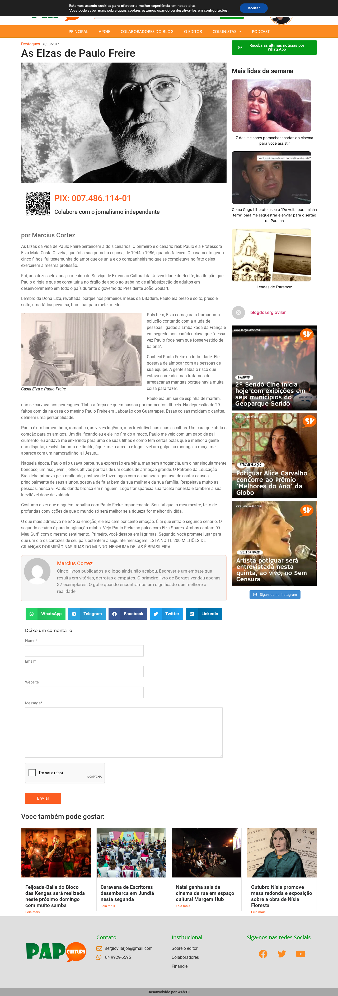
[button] (45, 614)
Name (31, 641)
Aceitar (254, 8)
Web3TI (183, 992)
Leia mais (32, 912)
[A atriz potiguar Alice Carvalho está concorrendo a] (274, 455)
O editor (193, 31)
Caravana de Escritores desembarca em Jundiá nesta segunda (127, 893)
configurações (216, 10)
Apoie (104, 31)
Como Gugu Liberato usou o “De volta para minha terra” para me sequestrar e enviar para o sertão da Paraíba (274, 215)
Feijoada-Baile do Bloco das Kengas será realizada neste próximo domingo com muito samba (55, 896)
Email (30, 661)
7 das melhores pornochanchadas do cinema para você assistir (274, 140)
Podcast (261, 31)
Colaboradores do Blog (147, 31)
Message (34, 703)
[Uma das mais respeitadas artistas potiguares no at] (274, 543)
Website (32, 682)
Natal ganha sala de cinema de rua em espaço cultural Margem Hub (205, 893)
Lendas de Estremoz (274, 287)
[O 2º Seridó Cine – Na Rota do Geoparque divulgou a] (274, 367)
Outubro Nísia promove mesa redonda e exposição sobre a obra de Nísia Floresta (281, 896)
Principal (78, 31)
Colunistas (224, 31)
